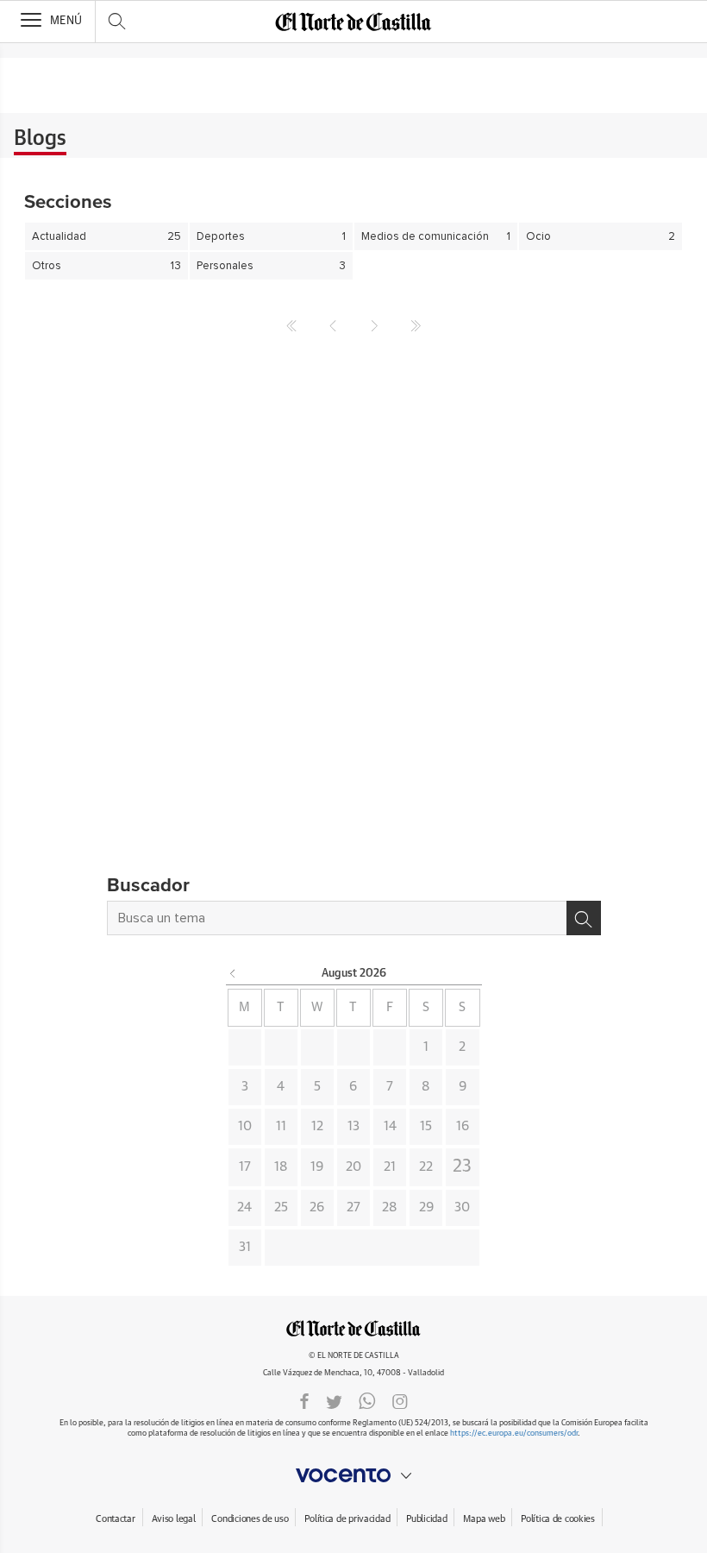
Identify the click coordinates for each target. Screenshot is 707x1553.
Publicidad (426, 1519)
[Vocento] (353, 1475)
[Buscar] (583, 918)
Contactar (115, 1519)
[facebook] (304, 1400)
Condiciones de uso (249, 1519)
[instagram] (400, 1400)
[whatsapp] (367, 1400)
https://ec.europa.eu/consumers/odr (514, 1433)
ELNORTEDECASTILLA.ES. (353, 1327)
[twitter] (334, 1400)
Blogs (40, 139)
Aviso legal (174, 1519)
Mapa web (483, 1519)
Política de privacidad (347, 1519)
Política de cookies (558, 1519)
